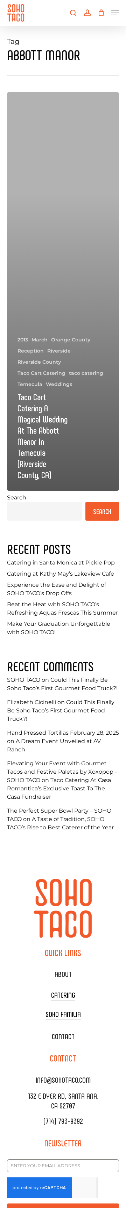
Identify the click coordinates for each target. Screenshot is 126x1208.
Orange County (70, 340)
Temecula (30, 384)
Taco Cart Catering (41, 373)
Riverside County (39, 362)
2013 (23, 340)
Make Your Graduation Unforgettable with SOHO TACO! (58, 628)
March (39, 340)
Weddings (59, 384)
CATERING (63, 994)
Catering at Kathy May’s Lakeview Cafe (60, 573)
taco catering (86, 373)
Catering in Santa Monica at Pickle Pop (61, 562)
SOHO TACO (23, 680)
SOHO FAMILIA (63, 1013)
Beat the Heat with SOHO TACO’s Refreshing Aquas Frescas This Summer (62, 608)
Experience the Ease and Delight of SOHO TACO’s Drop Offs (56, 589)
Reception (31, 351)
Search (16, 497)
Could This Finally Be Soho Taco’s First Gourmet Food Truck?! (60, 710)
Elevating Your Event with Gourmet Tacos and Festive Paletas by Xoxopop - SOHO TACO (62, 771)
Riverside (59, 351)
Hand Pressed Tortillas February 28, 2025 (63, 732)
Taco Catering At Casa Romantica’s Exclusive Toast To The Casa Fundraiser (59, 788)
